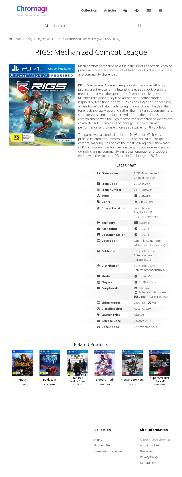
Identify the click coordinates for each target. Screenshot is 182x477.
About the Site (149, 445)
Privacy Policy (149, 457)
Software (145, 196)
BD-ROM (144, 276)
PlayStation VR (143, 212)
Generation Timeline (108, 451)
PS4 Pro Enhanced (146, 217)
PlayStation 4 (44, 39)
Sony (29, 39)
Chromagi (31, 8)
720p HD (139, 303)
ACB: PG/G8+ (142, 309)
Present (144, 229)
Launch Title (142, 208)
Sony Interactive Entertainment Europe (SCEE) (145, 255)
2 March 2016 (142, 321)
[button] (138, 25)
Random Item (103, 445)
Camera (144, 288)
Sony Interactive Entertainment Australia (149, 268)
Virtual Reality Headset (153, 297)
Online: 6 (153, 282)
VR (154, 303)
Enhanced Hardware (152, 292)
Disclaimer (147, 451)
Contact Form (148, 463)
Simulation (146, 202)
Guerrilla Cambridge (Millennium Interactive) (149, 243)
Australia (144, 223)
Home (18, 39)
